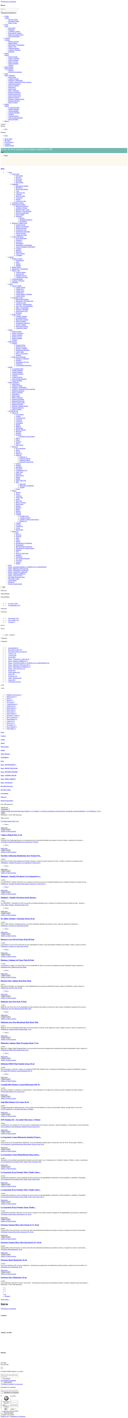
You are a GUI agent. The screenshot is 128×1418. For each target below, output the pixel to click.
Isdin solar (22, 484)
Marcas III (15, 413)
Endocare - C (23, 457)
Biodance (18, 507)
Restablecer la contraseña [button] (17, 1416)
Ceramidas (19, 255)
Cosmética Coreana (14, 31)
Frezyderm (19, 468)
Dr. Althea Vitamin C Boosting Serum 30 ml (17, 919)
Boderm (18, 511)
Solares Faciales (13, 57)
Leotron (18, 416)
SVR (17, 551)
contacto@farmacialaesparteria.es (10, 1329)
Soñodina (18, 555)
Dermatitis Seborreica (25, 220)
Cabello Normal (20, 287)
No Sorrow (11, 725)
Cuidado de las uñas (22, 277)
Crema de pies (20, 274)
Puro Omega (19, 445)
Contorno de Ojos (21, 230)
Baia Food (19, 501)
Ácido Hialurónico (21, 238)
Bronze (10, 700)
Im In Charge (12, 727)
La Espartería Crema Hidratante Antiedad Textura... (21, 1137)
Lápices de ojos (20, 192)
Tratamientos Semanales (23, 231)
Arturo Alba (19, 497)
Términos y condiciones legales (10, 1349)
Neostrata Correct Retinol (27, 436)
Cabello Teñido (20, 296)
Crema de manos (21, 272)
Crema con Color (21, 201)
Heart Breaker (12, 719)
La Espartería (20, 414)
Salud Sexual (12, 77)
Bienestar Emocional (14, 94)
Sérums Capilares (21, 321)
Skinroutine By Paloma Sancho (25, 548)
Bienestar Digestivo (14, 101)
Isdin (17, 482)
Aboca (18, 494)
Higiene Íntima (12, 43)
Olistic (18, 440)
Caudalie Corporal (24, 518)
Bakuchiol (19, 252)
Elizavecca (19, 453)
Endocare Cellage (24, 460)
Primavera (11, 582)
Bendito (18, 506)
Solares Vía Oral (13, 62)
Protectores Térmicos (22, 326)
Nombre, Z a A (38, 811)
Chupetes (11, 114)
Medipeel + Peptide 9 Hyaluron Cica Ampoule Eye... (21, 876)
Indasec (18, 477)
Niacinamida (19, 243)
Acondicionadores (21, 318)
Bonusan (18, 513)
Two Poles (19, 560)
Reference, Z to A (95, 811)
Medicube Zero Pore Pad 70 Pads (14, 1002)
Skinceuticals (20, 545)
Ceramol (18, 524)
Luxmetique (19, 423)
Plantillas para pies (21, 275)
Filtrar (3, 813)
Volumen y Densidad (22, 309)
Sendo (17, 540)
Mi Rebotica (19, 428)
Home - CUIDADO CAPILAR (17, 572)
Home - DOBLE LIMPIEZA (17, 574)
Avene (18, 499)
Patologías (11, 52)
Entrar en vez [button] (5, 1416)
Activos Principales (14, 36)
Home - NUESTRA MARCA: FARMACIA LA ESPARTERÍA (27, 567)
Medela (18, 424)
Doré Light (11, 712)
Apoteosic (19, 496)
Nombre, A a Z (29, 811)
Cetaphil (18, 523)
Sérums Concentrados (22, 226)
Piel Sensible (19, 182)
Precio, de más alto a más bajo (70, 811)
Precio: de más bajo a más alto (52, 811)
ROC (17, 533)
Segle (17, 538)
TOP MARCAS (13, 411)
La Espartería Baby (14, 107)
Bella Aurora (19, 504)
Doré (9, 698)
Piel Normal (19, 176)
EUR (6, 135)
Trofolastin (19, 557)
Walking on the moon (14, 695)
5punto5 (18, 492)
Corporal (7, 40)
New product (13, 620)
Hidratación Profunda (22, 299)
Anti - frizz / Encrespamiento (24, 306)
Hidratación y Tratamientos (16, 45)
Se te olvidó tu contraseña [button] (8, 1380)
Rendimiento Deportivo (23, 350)
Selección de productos (15, 72)
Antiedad (18, 355)
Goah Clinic (19, 472)
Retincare (18, 535)
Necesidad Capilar (13, 21)
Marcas (14, 491)
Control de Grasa (21, 303)
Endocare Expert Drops (26, 462)
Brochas (18, 199)
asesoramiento (12, 580)
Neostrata (18, 435)
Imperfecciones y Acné (22, 209)
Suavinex (18, 550)
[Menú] (9, 1396)
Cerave (18, 528)
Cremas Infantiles (13, 111)
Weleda (18, 563)
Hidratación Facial (21, 228)
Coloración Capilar (21, 328)
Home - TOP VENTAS (15, 575)
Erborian (18, 465)
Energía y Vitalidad (21, 348)
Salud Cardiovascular (14, 96)
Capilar (6, 18)
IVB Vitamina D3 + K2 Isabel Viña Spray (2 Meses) (20, 1120)
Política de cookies (6, 1346)
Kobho (18, 489)
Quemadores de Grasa (22, 362)
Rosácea (21, 218)
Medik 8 (18, 426)
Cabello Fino (19, 292)
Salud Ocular (12, 89)
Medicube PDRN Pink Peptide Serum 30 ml (17, 1064)
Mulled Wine (11, 708)
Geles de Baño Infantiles (15, 118)
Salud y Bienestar (9, 75)
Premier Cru (23, 521)
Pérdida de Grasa (21, 347)
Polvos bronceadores (22, 189)
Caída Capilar (20, 352)
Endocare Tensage (24, 458)
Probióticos (19, 363)
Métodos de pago (6, 1339)
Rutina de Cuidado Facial (15, 35)
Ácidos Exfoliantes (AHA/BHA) (25, 247)
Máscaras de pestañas (22, 186)
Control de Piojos (13, 116)
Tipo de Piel (11, 28)
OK (3, 587)
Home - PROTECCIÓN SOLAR (18, 568)
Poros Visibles (20, 214)
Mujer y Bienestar (13, 90)
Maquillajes (19, 187)
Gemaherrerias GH (21, 470)
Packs (10, 565)
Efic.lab (18, 452)
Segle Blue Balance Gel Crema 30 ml (15, 1102)
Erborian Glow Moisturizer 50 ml (14, 1277)
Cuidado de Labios (21, 235)
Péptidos (18, 250)
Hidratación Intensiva (22, 206)
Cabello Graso (20, 291)
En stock (13, 603)
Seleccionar (5, 809)
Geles (17, 262)
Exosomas (19, 242)
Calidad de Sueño (13, 79)
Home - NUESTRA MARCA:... (8, 764)
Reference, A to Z (84, 811)
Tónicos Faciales (21, 233)
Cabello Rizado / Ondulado (24, 294)
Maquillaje (11, 29)
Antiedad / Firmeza (21, 208)
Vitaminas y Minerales (22, 358)
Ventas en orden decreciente (9, 811)
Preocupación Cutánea (15, 33)
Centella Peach (12, 704)
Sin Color (11, 702)
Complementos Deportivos (24, 365)
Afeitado (18, 265)
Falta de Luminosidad (22, 213)
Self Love (11, 723)
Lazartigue (19, 419)
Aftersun (10, 65)
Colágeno (18, 248)
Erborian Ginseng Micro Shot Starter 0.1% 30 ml (20, 1225)
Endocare (18, 455)
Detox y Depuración (22, 353)
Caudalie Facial (24, 516)
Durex (17, 450)
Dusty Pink (11, 710)
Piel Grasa (19, 179)
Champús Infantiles (14, 112)
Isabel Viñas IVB (21, 480)
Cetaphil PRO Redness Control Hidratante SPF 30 (20, 1085)
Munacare (19, 431)
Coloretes (18, 194)
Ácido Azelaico (20, 253)
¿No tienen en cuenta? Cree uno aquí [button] (12, 1384)
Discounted (13, 618)
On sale (11, 622)
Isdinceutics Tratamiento (26, 485)
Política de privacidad (7, 1342)
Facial (6, 26)
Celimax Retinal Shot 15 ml (11, 835)
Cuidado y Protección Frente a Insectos (19, 82)
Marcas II (15, 446)
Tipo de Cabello (13, 19)
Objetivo (10, 70)
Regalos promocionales (15, 584)
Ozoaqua (18, 441)
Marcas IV (15, 531)
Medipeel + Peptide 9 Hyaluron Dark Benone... (19, 898)
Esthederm (19, 467)
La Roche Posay (20, 418)
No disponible (14, 605)
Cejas (17, 191)
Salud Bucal (11, 87)
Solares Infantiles (13, 63)
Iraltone (18, 479)
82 (5, 1294)
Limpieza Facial (20, 225)
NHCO (18, 438)
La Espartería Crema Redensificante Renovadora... (20, 1155)
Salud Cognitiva (13, 102)
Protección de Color (22, 311)
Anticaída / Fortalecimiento (24, 304)
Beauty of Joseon (21, 502)
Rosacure (18, 536)
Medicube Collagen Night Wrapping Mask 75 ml (19, 1043)
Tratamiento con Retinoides (24, 245)
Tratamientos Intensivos (23, 323)
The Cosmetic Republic (23, 558)
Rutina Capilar (12, 23)
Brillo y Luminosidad (22, 308)
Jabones (18, 264)
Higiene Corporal (13, 41)
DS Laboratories (20, 448)
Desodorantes (20, 260)
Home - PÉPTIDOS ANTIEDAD (18, 570)
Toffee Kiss (11, 706)
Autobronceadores (13, 48)
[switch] (6, 1409)
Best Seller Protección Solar (16, 577)
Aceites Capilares (21, 325)
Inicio (2, 168)
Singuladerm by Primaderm (24, 543)
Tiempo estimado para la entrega (10, 1336)
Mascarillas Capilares (22, 319)
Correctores (19, 198)
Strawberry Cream (13, 715)
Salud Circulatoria (13, 85)
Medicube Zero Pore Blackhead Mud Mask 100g (19, 1022)
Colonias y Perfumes (14, 50)
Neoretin (18, 433)
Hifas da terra (20, 475)
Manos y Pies (12, 46)
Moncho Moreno (21, 430)
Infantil (6, 106)
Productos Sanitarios (14, 92)
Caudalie (18, 514)
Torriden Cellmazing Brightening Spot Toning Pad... (21, 856)
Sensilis (18, 541)
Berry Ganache (12, 717)
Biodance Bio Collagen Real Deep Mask (16, 981)
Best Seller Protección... (7, 786)
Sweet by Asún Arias (22, 553)
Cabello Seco (20, 289)
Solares (6, 55)
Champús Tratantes (21, 316)
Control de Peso (20, 345)
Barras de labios (20, 196)
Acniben (22, 487)
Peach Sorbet (12, 713)
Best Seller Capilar (13, 579)
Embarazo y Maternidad (15, 80)
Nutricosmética (8, 68)
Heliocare (18, 474)
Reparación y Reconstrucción (24, 301)
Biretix (18, 509)
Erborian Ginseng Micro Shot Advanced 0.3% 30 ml (21, 1242)
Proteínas (18, 360)
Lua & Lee (19, 421)
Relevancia (21, 811)
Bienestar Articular (13, 97)
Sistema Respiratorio (14, 84)
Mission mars (12, 696)
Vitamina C (19, 240)
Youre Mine (11, 728)
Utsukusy (18, 562)
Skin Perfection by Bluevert (24, 546)
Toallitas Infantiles (13, 109)
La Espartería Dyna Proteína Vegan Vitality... (18, 1207)
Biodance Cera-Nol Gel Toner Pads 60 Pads (17, 939)
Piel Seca (18, 177)
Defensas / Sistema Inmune (16, 99)
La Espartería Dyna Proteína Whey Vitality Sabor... (21, 1172)
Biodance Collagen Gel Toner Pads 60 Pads (17, 960)
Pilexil (17, 443)
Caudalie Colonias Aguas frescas (29, 519)
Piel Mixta (19, 181)
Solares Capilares (13, 60)
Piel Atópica (23, 221)
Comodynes (19, 526)
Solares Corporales (13, 58)
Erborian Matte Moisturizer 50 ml (14, 1260)
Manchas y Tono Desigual (23, 211)
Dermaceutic (19, 529)
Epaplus (18, 463)
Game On (11, 721)
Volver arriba (5, 1299)
